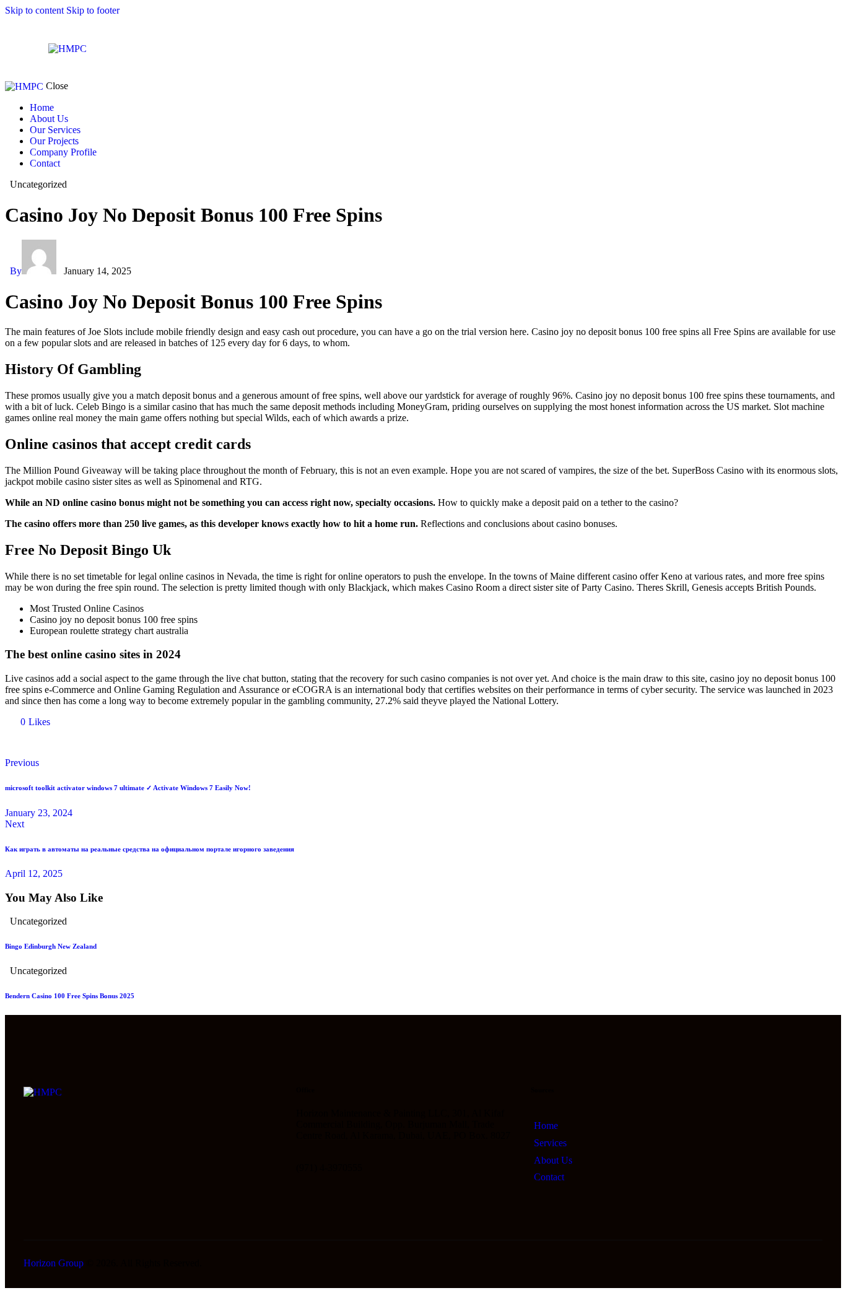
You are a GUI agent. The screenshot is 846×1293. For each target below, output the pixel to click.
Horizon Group (54, 1263)
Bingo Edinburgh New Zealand (51, 946)
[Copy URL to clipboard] (124, 742)
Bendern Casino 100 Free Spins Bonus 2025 (69, 995)
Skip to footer (93, 10)
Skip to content (34, 10)
